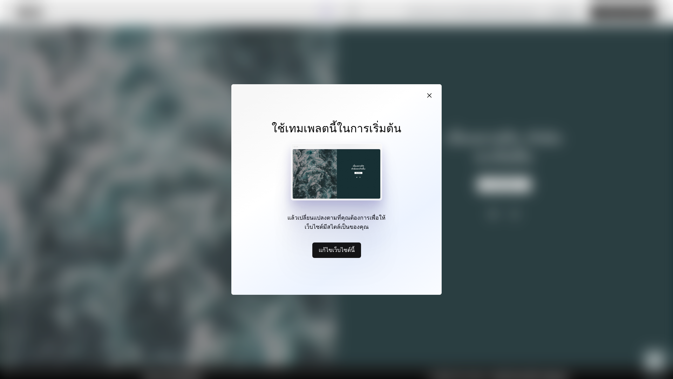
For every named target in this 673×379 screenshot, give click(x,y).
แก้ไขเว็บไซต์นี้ (337, 249)
